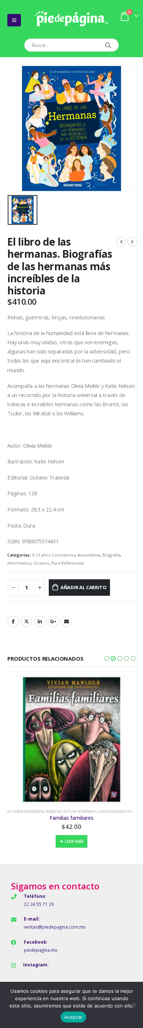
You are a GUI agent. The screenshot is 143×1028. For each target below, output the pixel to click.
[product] (71, 739)
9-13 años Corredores (53, 555)
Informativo (19, 563)
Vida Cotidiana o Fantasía (120, 811)
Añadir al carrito (83, 587)
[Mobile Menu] (14, 20)
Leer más (74, 841)
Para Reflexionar (67, 563)
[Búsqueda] (108, 45)
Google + (53, 621)
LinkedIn (40, 621)
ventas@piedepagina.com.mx (54, 927)
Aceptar (73, 1017)
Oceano (41, 563)
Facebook (13, 621)
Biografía (111, 555)
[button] (106, 658)
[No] (134, 1005)
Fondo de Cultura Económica (71, 811)
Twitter (26, 621)
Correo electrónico (66, 621)
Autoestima (88, 555)
